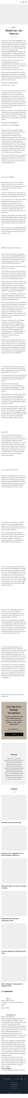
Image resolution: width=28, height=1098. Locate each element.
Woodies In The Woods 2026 (11, 822)
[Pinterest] (18, 1079)
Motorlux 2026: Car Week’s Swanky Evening (14, 887)
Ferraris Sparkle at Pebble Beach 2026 (13, 952)
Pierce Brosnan (10, 275)
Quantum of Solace (19, 479)
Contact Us (14, 1082)
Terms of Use (14, 1086)
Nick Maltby (9, 1015)
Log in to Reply (5, 1007)
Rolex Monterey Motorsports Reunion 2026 (12, 985)
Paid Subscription (14, 1084)
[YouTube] (21, 1079)
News (13, 27)
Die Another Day (14, 396)
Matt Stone (13, 37)
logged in (11, 1070)
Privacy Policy (14, 1088)
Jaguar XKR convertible (16, 417)
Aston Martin (16, 570)
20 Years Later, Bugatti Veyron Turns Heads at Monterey (12, 854)
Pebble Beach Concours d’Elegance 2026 (10, 919)
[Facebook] (13, 1079)
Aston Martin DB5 (13, 49)
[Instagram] (16, 1079)
